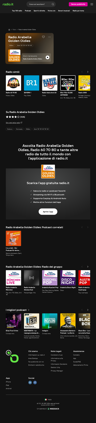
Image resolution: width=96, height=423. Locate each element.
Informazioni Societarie (59, 364)
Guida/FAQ (77, 362)
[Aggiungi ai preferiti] (43, 37)
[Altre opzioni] (49, 37)
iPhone (8, 382)
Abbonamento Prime (80, 365)
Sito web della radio (13, 123)
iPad (7, 385)
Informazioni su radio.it (36, 355)
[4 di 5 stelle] (15, 116)
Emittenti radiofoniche (36, 365)
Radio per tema (78, 11)
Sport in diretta (39, 11)
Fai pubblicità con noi (36, 362)
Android (8, 388)
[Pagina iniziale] (9, 30)
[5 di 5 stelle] (18, 116)
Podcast (28, 11)
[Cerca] (53, 4)
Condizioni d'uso (57, 355)
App (74, 358)
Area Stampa (33, 358)
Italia (49, 399)
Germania (19, 129)
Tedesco (9, 129)
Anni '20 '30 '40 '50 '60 (24, 45)
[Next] (87, 71)
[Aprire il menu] (91, 4)
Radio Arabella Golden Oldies (32, 59)
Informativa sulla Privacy (57, 360)
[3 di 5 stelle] (12, 116)
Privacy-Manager (57, 371)
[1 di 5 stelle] (7, 116)
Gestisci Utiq (55, 367)
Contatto (76, 355)
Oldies (11, 45)
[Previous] (82, 71)
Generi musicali (64, 11)
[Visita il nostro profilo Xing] (35, 382)
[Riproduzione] (47, 57)
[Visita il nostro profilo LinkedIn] (30, 382)
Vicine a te (51, 11)
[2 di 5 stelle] (10, 116)
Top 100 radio (17, 11)
